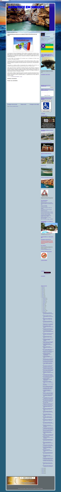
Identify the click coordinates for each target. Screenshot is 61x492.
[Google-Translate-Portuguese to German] (46, 92)
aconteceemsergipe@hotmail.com (46, 249)
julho (43, 304)
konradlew (34, 488)
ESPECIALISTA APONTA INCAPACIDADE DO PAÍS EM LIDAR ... (47, 450)
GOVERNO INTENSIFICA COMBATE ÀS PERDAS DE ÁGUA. (47, 391)
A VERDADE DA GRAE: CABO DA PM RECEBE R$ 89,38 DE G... (48, 388)
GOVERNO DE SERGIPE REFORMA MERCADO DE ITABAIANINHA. (47, 354)
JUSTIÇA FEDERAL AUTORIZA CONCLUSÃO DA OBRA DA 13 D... (48, 364)
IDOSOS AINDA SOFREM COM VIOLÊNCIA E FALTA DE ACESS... (48, 445)
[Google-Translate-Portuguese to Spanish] (47, 94)
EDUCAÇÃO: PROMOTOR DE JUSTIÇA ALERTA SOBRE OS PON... (47, 417)
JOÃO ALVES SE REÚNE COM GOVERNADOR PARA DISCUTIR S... (48, 423)
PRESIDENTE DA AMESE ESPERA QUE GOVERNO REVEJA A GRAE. (48, 409)
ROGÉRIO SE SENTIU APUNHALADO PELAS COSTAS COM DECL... (48, 437)
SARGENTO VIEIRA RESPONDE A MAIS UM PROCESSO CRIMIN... (48, 393)
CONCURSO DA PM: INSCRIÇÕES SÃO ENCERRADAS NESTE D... (48, 359)
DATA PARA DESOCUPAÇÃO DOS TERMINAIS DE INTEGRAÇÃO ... (48, 466)
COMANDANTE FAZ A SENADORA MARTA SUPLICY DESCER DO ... (48, 324)
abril (43, 308)
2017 (43, 293)
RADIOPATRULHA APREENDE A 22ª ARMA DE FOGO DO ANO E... (48, 352)
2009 (43, 473)
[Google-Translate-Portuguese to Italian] (47, 92)
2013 (43, 468)
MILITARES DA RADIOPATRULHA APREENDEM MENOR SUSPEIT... (48, 340)
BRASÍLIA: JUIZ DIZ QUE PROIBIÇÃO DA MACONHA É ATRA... (47, 347)
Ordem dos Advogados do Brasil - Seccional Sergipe (46, 217)
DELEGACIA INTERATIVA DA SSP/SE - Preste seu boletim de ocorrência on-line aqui (47, 204)
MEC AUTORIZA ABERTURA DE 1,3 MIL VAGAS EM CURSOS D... (48, 350)
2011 (43, 470)
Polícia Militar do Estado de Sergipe (46, 209)
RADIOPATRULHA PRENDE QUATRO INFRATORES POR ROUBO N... (47, 448)
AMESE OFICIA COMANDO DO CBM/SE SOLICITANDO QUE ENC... (47, 319)
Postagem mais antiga (34, 104)
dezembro (44, 298)
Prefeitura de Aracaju (44, 206)
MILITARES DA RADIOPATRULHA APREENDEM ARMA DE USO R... (48, 458)
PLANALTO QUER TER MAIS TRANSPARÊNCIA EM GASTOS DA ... (48, 316)
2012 (43, 469)
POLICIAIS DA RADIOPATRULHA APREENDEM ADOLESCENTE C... (48, 440)
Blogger (41, 488)
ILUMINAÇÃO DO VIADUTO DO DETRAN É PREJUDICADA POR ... (48, 461)
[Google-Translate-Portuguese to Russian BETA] (52, 92)
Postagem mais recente (12, 104)
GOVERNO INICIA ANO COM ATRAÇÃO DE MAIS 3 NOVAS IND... (47, 337)
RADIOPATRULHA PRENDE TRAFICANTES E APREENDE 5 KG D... (48, 382)
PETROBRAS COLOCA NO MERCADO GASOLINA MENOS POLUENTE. (48, 426)
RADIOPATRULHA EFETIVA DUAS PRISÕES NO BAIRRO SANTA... (48, 368)
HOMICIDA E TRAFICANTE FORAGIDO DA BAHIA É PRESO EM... (48, 372)
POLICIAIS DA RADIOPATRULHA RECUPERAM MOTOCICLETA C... (48, 453)
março (44, 309)
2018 (43, 292)
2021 (43, 289)
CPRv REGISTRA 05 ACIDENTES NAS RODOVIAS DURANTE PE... (48, 400)
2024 (43, 287)
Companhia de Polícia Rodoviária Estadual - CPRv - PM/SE (46, 215)
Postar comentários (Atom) (14, 106)
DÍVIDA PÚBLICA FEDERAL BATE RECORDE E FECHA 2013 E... (48, 366)
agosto (44, 303)
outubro (44, 300)
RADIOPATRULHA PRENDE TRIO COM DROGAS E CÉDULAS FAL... (48, 420)
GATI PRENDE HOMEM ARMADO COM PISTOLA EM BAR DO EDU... (48, 396)
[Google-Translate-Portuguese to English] (50, 92)
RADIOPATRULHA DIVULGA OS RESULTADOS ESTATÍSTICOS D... (48, 464)
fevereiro (44, 310)
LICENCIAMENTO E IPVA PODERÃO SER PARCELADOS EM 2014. (48, 456)
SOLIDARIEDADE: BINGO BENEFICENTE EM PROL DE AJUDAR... (47, 345)
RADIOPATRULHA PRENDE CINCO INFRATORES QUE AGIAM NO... (48, 435)
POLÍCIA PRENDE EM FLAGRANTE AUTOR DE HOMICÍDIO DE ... (48, 377)
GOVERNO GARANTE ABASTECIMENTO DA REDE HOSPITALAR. (47, 379)
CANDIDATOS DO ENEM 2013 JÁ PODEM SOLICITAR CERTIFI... (48, 404)
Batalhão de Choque (44, 210)
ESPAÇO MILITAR (43, 201)
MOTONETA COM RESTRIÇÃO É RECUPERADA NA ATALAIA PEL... (48, 361)
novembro (44, 299)
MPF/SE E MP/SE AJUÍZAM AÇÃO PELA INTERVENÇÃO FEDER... (48, 386)
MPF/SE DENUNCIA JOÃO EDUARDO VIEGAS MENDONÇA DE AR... (48, 327)
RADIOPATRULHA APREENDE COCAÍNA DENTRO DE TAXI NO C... (48, 314)
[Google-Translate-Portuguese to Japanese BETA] (49, 92)
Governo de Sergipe (44, 205)
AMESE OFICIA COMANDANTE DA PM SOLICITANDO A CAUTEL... (48, 430)
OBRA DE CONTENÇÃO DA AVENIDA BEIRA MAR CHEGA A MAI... (48, 443)
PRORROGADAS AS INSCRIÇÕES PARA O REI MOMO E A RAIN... (48, 342)
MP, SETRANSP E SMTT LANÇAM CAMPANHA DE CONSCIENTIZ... (48, 398)
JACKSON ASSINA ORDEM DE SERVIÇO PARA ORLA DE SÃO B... (48, 412)
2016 (43, 294)
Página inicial (23, 104)
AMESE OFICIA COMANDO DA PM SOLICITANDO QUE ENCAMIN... (48, 370)
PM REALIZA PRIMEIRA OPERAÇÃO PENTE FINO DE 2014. (47, 357)
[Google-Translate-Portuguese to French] (44, 92)
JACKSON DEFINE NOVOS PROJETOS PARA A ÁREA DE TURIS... (47, 433)
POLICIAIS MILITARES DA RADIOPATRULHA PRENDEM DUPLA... (47, 415)
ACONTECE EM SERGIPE (26, 7)
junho (44, 305)
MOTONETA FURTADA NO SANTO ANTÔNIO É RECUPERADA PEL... (48, 334)
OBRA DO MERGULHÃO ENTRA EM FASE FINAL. (47, 402)
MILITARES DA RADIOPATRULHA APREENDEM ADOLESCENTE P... (48, 428)
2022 (43, 288)
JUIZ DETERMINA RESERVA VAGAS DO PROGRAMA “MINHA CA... (48, 331)
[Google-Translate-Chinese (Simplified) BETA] (43, 92)
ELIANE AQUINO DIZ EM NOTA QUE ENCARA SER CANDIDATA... (48, 375)
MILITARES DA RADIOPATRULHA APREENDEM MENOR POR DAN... (48, 406)
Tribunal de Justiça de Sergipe (45, 214)
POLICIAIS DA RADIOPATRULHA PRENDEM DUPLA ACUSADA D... (48, 329)
